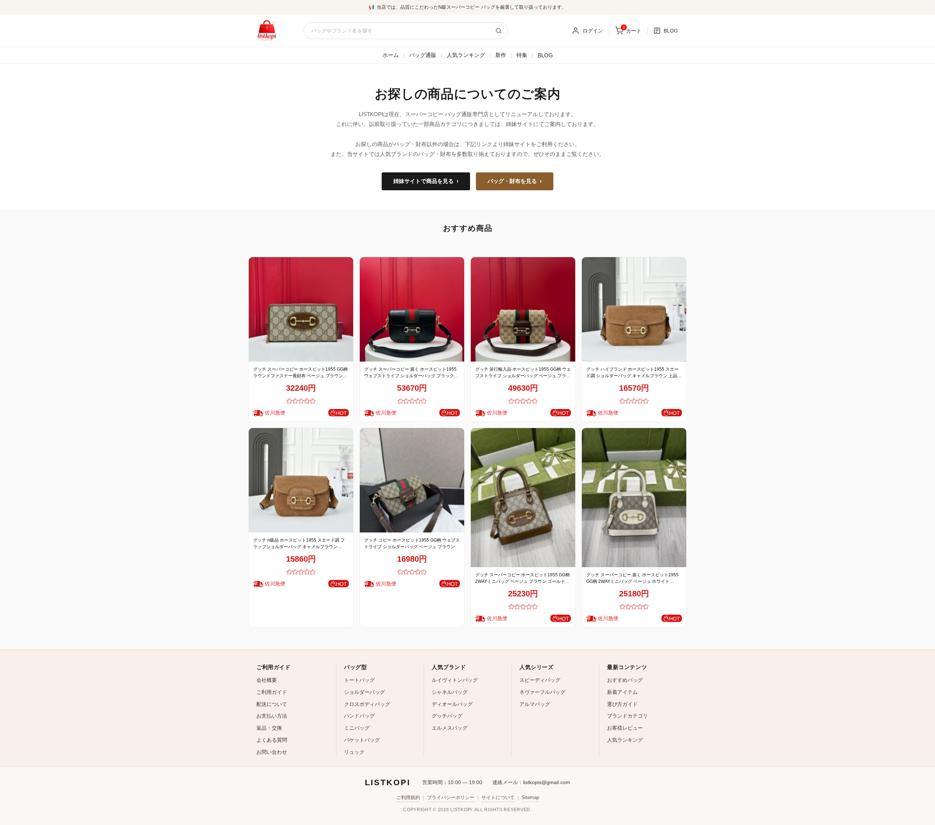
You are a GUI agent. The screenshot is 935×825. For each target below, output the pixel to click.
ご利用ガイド (271, 692)
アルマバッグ (534, 704)
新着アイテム (622, 692)
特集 (521, 55)
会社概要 (266, 680)
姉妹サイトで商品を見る (425, 181)
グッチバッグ (447, 716)
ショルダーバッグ (364, 692)
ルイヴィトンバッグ (455, 680)
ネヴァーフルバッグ (542, 692)
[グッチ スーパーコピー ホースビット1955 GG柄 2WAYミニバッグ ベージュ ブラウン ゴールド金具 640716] (523, 497)
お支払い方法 (271, 716)
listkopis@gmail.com (546, 782)
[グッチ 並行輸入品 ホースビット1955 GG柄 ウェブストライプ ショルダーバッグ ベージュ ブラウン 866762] (523, 309)
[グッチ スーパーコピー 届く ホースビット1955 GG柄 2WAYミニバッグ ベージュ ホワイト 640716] (634, 497)
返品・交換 (269, 728)
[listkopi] (267, 31)
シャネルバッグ (450, 692)
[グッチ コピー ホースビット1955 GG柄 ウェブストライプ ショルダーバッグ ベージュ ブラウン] (412, 480)
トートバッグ (359, 680)
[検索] (498, 31)
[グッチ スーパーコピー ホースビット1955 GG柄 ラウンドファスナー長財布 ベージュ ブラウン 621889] (301, 309)
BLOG (545, 55)
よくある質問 (271, 740)
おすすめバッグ (625, 680)
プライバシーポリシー (450, 797)
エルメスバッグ (450, 728)
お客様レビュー (625, 728)
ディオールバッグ (452, 704)
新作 (500, 55)
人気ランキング (466, 55)
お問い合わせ (271, 752)
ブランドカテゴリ (627, 716)
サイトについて (498, 797)
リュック (354, 752)
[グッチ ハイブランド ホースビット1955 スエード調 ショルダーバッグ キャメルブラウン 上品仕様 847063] (634, 309)
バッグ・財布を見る (515, 181)
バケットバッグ (362, 740)
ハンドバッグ (359, 716)
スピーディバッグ (539, 680)
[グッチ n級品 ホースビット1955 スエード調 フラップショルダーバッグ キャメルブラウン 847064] (301, 480)
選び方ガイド (622, 704)
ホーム (390, 55)
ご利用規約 (408, 797)
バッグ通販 (422, 55)
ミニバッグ (357, 728)
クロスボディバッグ (367, 704)
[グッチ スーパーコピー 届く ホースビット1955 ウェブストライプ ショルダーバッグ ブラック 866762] (412, 309)
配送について (271, 704)
